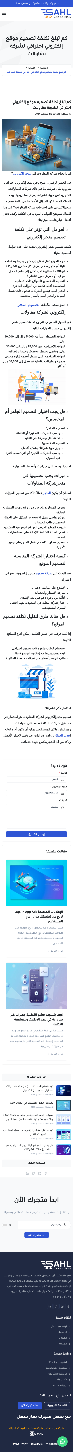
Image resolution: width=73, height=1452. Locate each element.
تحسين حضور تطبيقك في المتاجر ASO (31, 1103)
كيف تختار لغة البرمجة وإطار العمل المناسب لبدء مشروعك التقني (28, 1132)
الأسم (63, 773)
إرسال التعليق (36, 834)
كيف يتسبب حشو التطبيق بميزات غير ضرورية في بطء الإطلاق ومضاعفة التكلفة (36, 1019)
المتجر (46, 493)
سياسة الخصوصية (57, 1368)
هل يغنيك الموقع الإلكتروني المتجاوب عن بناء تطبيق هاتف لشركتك (29, 1147)
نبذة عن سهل (59, 1326)
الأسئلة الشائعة (58, 1374)
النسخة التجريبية (57, 1405)
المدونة (63, 1344)
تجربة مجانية (60, 1385)
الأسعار (63, 1332)
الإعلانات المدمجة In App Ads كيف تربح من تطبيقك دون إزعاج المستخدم (39, 917)
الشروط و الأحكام (58, 1362)
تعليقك (63, 800)
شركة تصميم (44, 573)
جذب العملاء (62, 735)
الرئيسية (44, 68)
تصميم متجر (28, 304)
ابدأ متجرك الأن (36, 1235)
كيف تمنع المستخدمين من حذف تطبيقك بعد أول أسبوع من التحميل (29, 1088)
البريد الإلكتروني (58, 787)
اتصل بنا (62, 1380)
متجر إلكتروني (22, 173)
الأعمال (63, 1338)
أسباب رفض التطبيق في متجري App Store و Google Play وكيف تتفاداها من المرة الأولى (28, 1117)
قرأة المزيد (56, 951)
